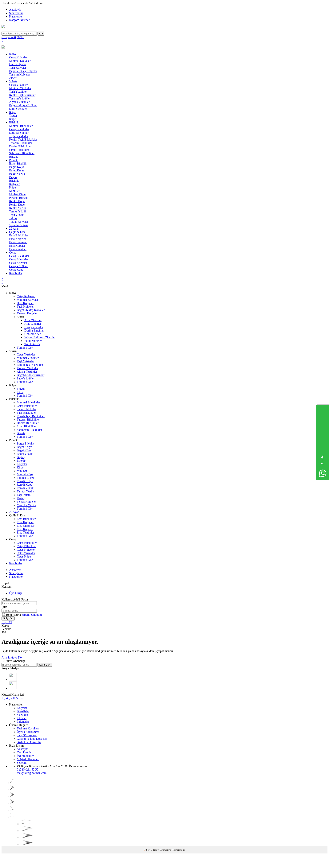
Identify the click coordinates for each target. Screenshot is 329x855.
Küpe (12, 112)
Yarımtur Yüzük (18, 225)
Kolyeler (14, 184)
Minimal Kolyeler (19, 60)
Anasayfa (22, 749)
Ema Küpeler (17, 245)
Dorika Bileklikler (20, 146)
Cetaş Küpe (16, 269)
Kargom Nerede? (19, 19)
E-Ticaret (155, 850)
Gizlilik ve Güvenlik (29, 742)
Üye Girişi (15, 593)
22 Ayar (14, 228)
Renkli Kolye (17, 201)
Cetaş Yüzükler (18, 84)
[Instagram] (13, 688)
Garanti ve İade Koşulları (32, 738)
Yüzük (13, 81)
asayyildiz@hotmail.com (31, 773)
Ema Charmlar (18, 242)
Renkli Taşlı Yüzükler (22, 95)
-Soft (147, 850)
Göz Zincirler (32, 334)
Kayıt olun (44, 664)
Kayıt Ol (7, 622)
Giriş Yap (8, 618)
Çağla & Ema (17, 232)
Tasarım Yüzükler (19, 98)
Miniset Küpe (17, 194)
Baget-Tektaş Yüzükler (23, 105)
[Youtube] (13, 679)
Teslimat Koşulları (28, 728)
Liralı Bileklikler (19, 149)
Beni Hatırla (14, 614)
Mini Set (14, 190)
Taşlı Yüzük (16, 214)
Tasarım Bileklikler (20, 143)
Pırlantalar (23, 721)
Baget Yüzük (17, 173)
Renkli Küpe (17, 204)
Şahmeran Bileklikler (21, 153)
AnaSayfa (15, 9)
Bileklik (14, 122)
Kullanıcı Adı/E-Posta (15, 599)
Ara (41, 33)
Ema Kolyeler (17, 238)
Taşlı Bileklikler (18, 136)
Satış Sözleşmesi (27, 735)
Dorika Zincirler (34, 330)
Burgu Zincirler (33, 327)
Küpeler (21, 718)
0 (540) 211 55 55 (12, 698)
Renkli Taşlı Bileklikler (23, 139)
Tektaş (13, 218)
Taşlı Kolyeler (17, 67)
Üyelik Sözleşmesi (28, 731)
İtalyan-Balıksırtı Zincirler (39, 337)
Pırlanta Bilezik (18, 197)
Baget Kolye (16, 167)
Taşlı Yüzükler (18, 91)
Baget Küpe (16, 170)
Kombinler (15, 273)
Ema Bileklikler (18, 235)
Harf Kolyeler (17, 64)
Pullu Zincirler (33, 340)
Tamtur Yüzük (17, 211)
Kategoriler (16, 16)
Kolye (13, 54)
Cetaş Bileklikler (19, 129)
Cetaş (12, 252)
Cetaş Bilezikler (18, 259)
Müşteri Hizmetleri (28, 759)
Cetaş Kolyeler (18, 57)
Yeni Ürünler (24, 752)
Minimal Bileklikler (21, 125)
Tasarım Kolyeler (19, 74)
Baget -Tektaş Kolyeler (23, 71)
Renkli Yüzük (17, 208)
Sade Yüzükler (18, 108)
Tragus (13, 115)
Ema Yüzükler (17, 249)
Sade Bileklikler (18, 132)
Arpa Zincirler (33, 320)
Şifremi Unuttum (32, 614)
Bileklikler (23, 711)
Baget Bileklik (17, 163)
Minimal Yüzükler (20, 88)
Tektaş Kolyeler (18, 221)
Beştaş (13, 177)
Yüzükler (22, 714)
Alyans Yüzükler (19, 101)
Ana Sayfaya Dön (12, 657)
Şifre (4, 606)
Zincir (12, 78)
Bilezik (13, 156)
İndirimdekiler (25, 755)
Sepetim (21, 762)
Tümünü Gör (32, 344)
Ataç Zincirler (32, 323)
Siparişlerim (16, 13)
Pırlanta (13, 160)
